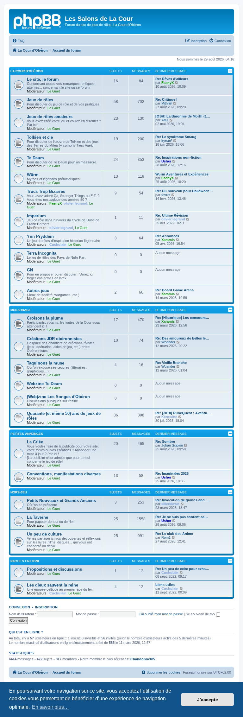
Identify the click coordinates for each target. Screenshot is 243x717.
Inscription (46, 607)
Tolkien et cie (40, 137)
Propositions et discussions (54, 569)
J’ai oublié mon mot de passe (161, 614)
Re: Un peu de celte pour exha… (182, 569)
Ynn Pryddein (40, 236)
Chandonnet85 (142, 659)
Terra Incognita (41, 253)
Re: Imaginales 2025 (172, 473)
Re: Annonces (167, 236)
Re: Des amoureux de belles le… (182, 338)
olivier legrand (75, 203)
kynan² (166, 141)
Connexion (19, 607)
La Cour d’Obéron (26, 71)
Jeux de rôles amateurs (49, 116)
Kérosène (169, 417)
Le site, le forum (43, 79)
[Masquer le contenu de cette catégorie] (230, 70)
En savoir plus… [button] (50, 707)
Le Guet (53, 91)
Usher (166, 161)
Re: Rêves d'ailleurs (171, 79)
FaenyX (167, 83)
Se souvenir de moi (201, 614)
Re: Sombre (165, 441)
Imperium (36, 215)
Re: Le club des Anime (174, 534)
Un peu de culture (44, 534)
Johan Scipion (172, 445)
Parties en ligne (25, 561)
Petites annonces (26, 433)
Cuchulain (57, 244)
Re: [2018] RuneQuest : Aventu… (183, 413)
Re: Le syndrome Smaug (175, 137)
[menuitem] (18, 41)
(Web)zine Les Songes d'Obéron (58, 396)
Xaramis (168, 240)
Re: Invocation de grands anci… (182, 500)
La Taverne (37, 517)
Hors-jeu (18, 492)
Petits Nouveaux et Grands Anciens (61, 500)
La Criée (35, 442)
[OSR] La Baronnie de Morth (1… (182, 116)
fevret (165, 195)
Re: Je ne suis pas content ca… (181, 517)
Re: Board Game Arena (174, 290)
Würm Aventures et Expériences (182, 174)
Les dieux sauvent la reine (52, 585)
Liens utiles (165, 585)
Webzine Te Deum (44, 383)
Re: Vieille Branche (171, 363)
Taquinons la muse (45, 363)
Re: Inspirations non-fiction (178, 157)
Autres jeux (38, 290)
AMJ (164, 120)
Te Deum (35, 157)
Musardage (20, 310)
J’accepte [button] (207, 699)
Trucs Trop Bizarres (46, 191)
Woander (168, 342)
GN (30, 270)
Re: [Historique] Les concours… (182, 318)
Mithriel (166, 103)
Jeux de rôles (40, 100)
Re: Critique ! (166, 99)
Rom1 (166, 537)
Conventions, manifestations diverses (64, 474)
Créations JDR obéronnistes (54, 338)
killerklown (170, 504)
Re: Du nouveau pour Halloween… (184, 191)
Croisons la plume (45, 318)
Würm (33, 174)
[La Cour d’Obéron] (37, 20)
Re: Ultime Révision (171, 215)
